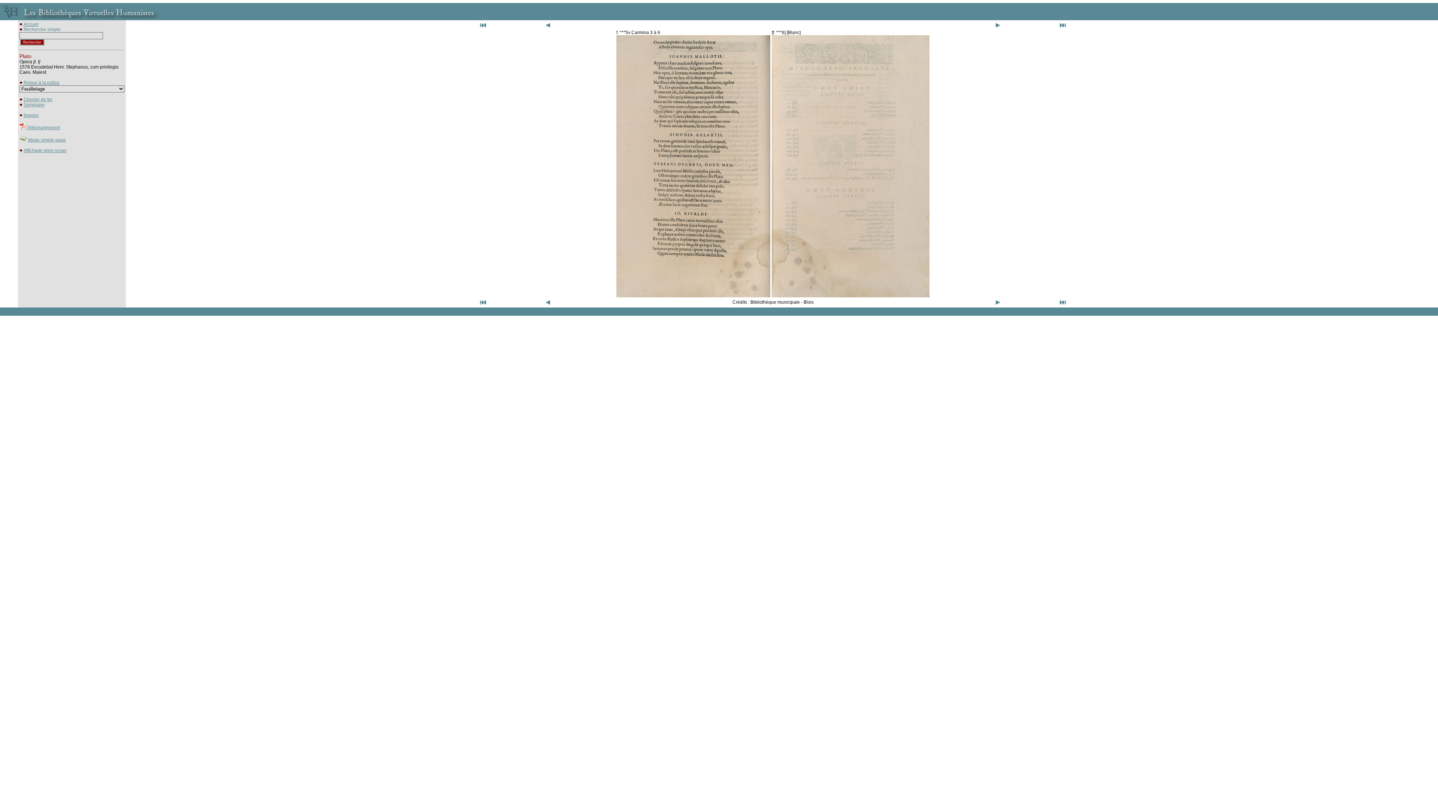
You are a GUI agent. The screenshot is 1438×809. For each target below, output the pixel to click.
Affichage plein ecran (45, 150)
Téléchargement (43, 127)
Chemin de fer (38, 99)
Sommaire (34, 104)
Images (31, 115)
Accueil (31, 24)
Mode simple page (47, 140)
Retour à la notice (42, 82)
